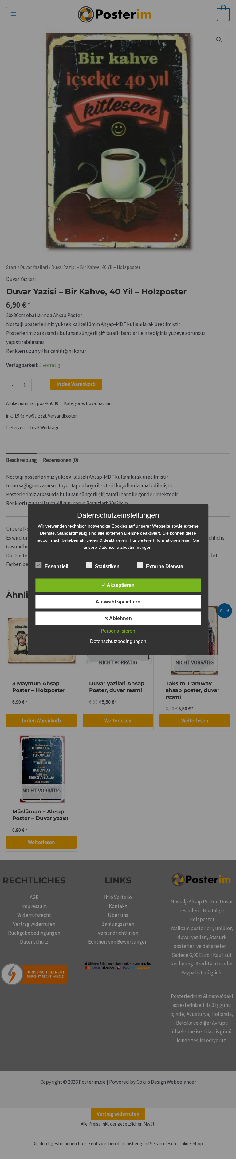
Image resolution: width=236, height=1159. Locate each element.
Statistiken (107, 566)
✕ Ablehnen (118, 618)
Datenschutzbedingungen (118, 641)
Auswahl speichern (118, 601)
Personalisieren (118, 631)
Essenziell (56, 566)
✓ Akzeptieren (118, 585)
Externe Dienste (164, 566)
